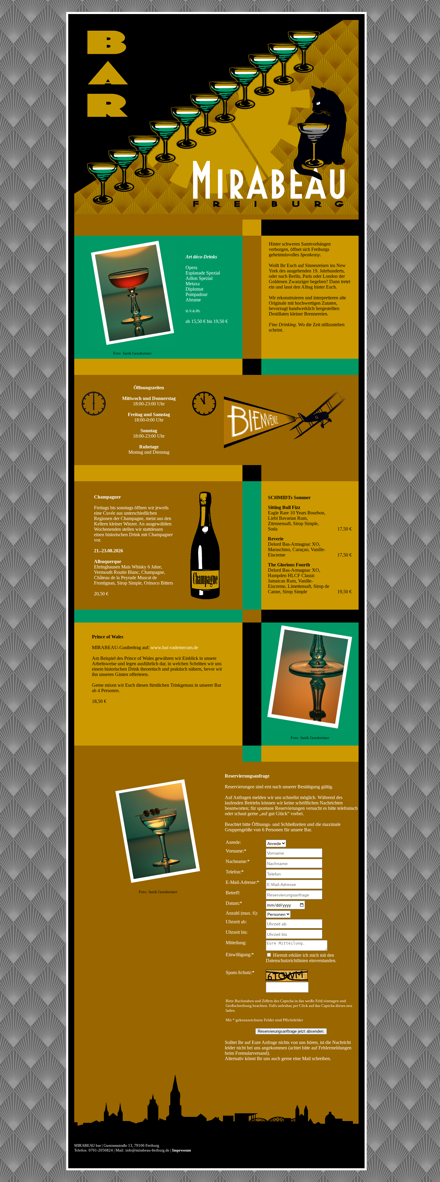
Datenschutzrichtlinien (287, 960)
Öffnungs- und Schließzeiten (279, 824)
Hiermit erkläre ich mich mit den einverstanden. (301, 958)
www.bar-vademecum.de (174, 647)
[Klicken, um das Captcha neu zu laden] (287, 976)
